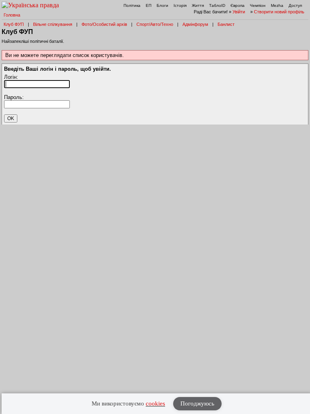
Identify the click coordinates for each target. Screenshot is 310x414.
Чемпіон (258, 5)
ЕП (148, 5)
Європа (237, 5)
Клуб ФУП (14, 24)
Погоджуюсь (197, 403)
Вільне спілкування (52, 24)
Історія (180, 5)
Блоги (162, 5)
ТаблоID (217, 5)
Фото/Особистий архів (104, 24)
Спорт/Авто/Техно (154, 24)
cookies (155, 403)
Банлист (226, 24)
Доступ (295, 5)
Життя (198, 5)
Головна (12, 15)
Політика (132, 5)
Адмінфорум (195, 24)
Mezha (277, 5)
